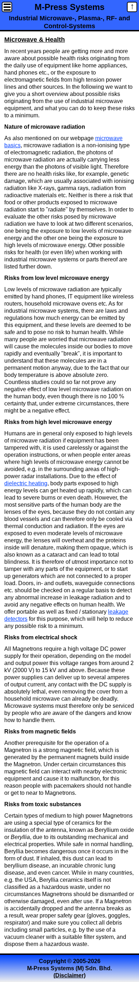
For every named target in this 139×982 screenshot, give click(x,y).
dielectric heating (25, 483)
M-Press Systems (69, 6)
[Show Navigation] (7, 7)
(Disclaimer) (69, 975)
